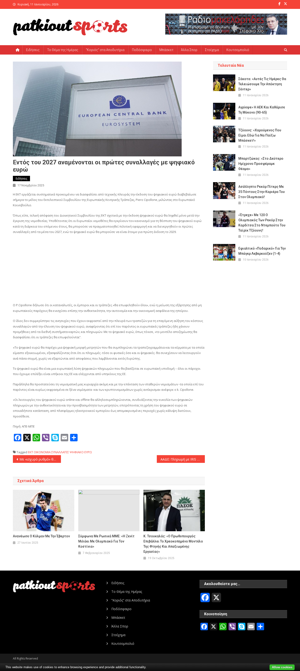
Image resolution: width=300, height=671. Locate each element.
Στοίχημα (212, 50)
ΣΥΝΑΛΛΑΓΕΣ (60, 452)
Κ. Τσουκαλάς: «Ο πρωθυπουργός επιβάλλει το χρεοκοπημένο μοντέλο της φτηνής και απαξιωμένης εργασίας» (173, 543)
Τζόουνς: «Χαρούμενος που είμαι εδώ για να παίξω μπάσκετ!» (259, 135)
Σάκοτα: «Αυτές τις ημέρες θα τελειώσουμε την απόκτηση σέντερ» (262, 84)
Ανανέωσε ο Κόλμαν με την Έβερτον (41, 536)
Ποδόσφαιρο (142, 50)
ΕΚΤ (30, 452)
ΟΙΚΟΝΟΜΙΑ (42, 452)
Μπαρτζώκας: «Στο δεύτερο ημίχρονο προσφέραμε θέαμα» (260, 164)
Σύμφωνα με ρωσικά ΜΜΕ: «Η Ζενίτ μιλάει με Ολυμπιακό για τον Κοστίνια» (106, 541)
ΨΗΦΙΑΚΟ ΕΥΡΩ (81, 452)
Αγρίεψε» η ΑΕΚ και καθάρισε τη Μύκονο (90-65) (261, 109)
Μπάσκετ (166, 50)
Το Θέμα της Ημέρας (62, 50)
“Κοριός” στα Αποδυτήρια (105, 50)
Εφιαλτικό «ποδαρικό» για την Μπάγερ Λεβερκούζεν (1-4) (262, 251)
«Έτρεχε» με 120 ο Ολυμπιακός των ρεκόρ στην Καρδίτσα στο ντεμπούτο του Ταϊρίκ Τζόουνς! (261, 222)
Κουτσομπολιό (237, 50)
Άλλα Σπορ (189, 50)
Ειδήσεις (33, 50)
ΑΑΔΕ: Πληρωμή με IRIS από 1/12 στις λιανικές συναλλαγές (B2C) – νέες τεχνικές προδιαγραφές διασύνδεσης (183, 459)
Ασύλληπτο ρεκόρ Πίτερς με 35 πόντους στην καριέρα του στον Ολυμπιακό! (261, 192)
